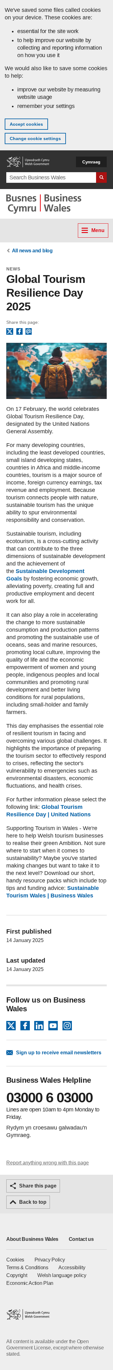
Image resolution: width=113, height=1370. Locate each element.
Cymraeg (91, 161)
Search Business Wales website (101, 177)
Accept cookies (26, 124)
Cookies (15, 1259)
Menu (98, 230)
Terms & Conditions (27, 1267)
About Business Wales (32, 1239)
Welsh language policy (61, 1275)
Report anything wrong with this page (47, 1162)
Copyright (16, 1275)
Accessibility (71, 1267)
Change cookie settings (35, 138)
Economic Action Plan (29, 1283)
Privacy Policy (50, 1259)
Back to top (32, 1202)
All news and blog (32, 250)
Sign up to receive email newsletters (58, 1052)
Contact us (81, 1239)
